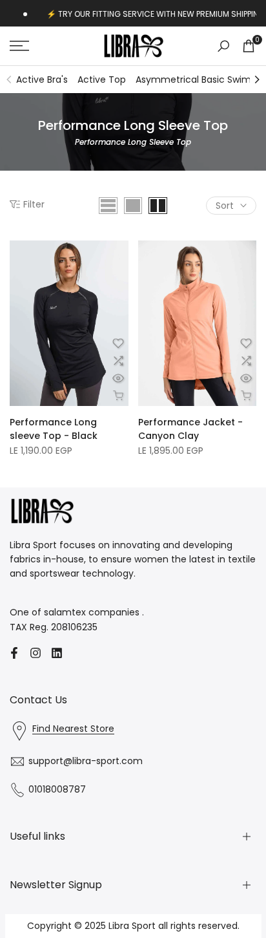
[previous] (9, 79)
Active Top (101, 79)
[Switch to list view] (108, 205)
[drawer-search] (223, 46)
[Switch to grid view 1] (133, 205)
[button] (118, 343)
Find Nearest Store (73, 728)
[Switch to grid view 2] (157, 205)
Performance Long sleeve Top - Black (53, 429)
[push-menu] (19, 46)
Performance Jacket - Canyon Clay (190, 429)
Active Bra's (42, 79)
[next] (257, 79)
